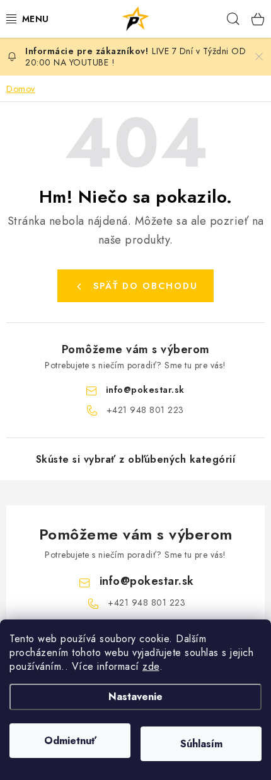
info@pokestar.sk (145, 389)
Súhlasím (201, 744)
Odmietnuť (70, 740)
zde (150, 666)
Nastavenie (135, 696)
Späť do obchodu (145, 286)
